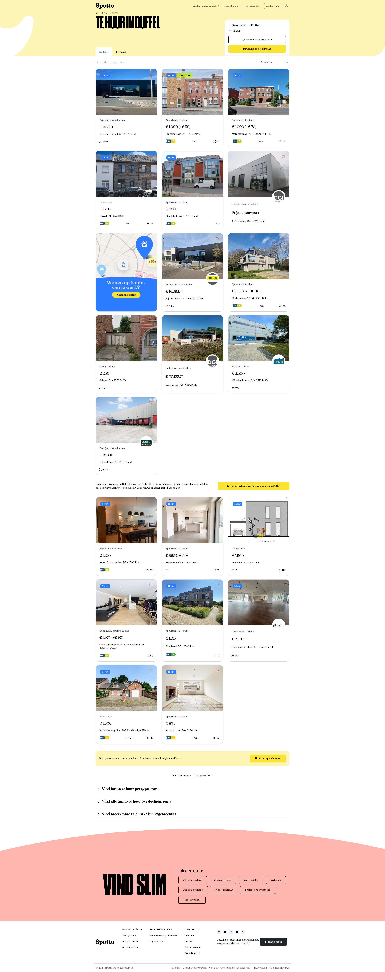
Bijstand (189, 941)
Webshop (276, 880)
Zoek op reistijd (222, 880)
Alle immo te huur (192, 880)
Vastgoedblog (252, 6)
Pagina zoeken (157, 941)
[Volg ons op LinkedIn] (231, 932)
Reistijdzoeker (231, 6)
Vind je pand (273, 6)
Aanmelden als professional (163, 935)
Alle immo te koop (193, 890)
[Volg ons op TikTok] (243, 932)
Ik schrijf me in (273, 942)
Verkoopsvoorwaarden (221, 967)
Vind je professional (204, 6)
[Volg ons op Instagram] (219, 932)
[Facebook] (225, 932)
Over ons (189, 935)
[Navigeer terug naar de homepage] (105, 5)
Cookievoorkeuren (279, 967)
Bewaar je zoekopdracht (259, 39)
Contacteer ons (192, 947)
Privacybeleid (260, 967)
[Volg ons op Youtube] (237, 932)
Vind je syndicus (192, 899)
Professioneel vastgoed (257, 890)
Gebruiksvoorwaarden (195, 967)
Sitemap (175, 967)
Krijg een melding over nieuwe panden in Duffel (253, 486)
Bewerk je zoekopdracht (257, 48)
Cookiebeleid (243, 967)
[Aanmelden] (286, 6)
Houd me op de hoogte (268, 758)
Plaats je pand (129, 935)
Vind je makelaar (224, 890)
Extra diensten (192, 953)
